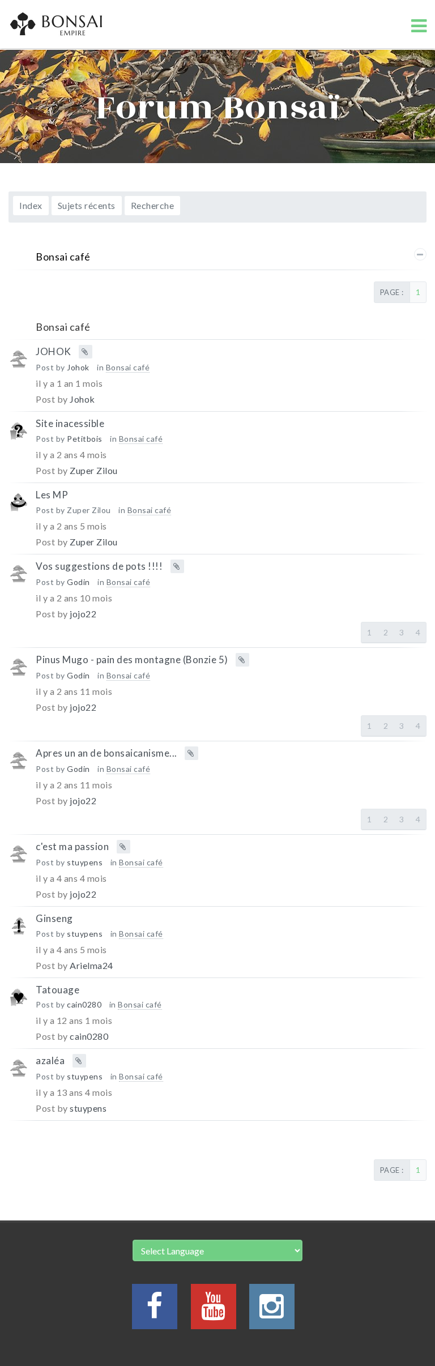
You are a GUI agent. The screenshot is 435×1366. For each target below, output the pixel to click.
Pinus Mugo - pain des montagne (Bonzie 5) (132, 659)
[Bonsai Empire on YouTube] (213, 1312)
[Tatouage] (19, 1002)
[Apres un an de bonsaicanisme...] (19, 766)
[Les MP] (19, 507)
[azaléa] (19, 1073)
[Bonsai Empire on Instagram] (272, 1312)
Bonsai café (63, 256)
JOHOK (53, 351)
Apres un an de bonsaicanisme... (106, 753)
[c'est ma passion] (19, 859)
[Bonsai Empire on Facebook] (154, 1312)
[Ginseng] (19, 931)
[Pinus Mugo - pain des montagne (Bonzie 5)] (19, 672)
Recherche (152, 205)
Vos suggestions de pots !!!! (99, 565)
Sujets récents (87, 205)
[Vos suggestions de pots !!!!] (19, 579)
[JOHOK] (19, 364)
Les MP (52, 495)
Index (30, 205)
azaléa (50, 1060)
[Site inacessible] (19, 436)
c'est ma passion (72, 846)
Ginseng (54, 918)
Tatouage (57, 989)
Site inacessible (70, 423)
